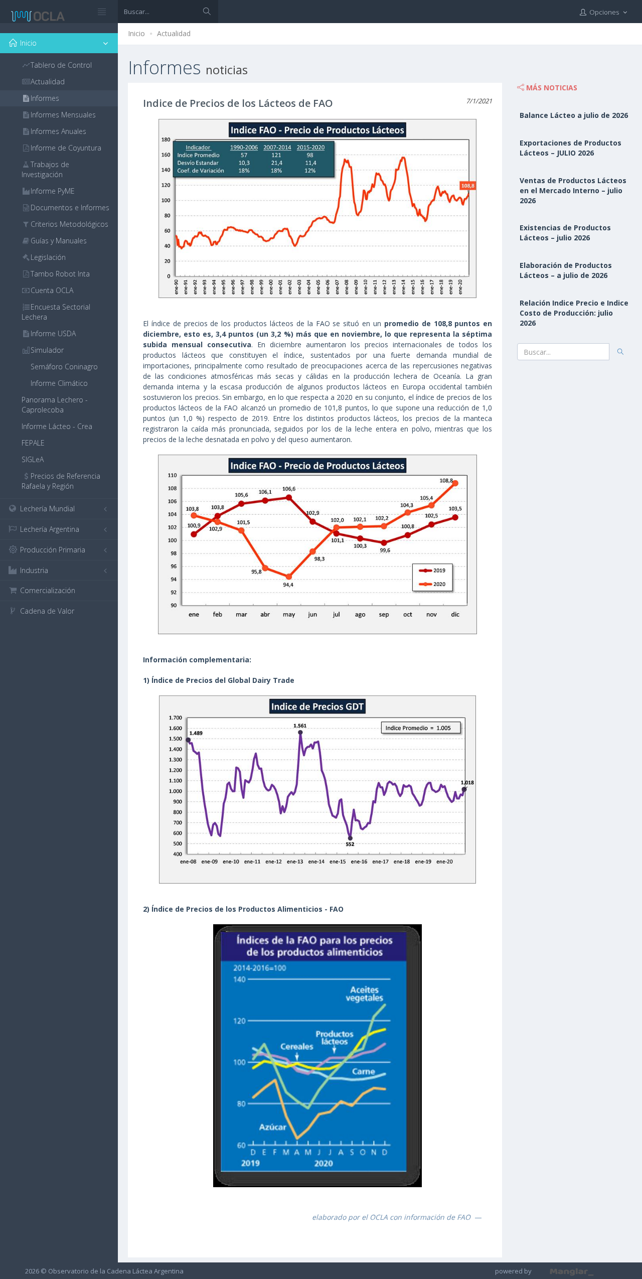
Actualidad (174, 33)
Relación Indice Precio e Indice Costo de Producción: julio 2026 (574, 313)
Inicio (136, 33)
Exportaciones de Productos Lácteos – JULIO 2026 (570, 148)
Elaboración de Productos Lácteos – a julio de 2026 (566, 270)
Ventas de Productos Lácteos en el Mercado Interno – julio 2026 (573, 190)
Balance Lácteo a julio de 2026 (574, 115)
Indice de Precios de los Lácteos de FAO (238, 103)
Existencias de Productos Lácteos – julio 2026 (565, 232)
